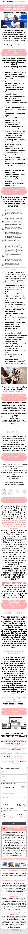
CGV (14, 930)
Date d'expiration (8, 798)
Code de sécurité (21, 798)
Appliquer (14, 823)
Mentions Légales (19, 930)
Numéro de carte (8, 794)
